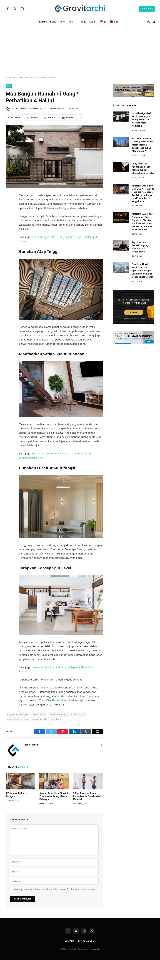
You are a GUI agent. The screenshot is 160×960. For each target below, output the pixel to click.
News (53, 22)
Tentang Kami (86, 941)
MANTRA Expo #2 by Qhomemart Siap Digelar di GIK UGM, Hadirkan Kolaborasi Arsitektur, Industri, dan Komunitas (142, 222)
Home (8, 78)
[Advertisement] (80, 51)
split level (56, 719)
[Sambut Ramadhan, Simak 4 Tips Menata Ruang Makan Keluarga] (54, 781)
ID (105, 22)
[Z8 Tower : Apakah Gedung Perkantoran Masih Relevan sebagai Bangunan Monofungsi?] (121, 142)
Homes (43, 22)
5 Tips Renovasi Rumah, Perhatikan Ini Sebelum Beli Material (87, 796)
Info (70, 22)
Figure (82, 22)
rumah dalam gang (58, 714)
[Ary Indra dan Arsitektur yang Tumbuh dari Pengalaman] (121, 245)
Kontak (69, 941)
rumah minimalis (40, 719)
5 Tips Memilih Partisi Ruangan (17, 795)
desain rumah (39, 714)
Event (92, 22)
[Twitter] (8, 210)
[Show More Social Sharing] (80, 117)
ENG (116, 22)
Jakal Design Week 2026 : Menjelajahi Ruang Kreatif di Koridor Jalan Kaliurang (142, 119)
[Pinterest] (8, 224)
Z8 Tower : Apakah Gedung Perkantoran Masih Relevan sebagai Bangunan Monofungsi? (143, 144)
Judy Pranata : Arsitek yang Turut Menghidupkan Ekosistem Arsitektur (143, 168)
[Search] (153, 21)
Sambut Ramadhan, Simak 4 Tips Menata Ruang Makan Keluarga (53, 796)
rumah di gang (78, 714)
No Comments (57, 109)
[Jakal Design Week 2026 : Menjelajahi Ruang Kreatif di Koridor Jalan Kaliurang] (121, 116)
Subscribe (147, 9)
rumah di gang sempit (17, 719)
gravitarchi (20, 109)
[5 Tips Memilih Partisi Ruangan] (20, 781)
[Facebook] (8, 203)
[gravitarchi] (80, 8)
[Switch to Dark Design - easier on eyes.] (149, 21)
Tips (62, 22)
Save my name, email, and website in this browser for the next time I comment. (55, 889)
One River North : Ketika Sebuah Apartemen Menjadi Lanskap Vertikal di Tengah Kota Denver (142, 270)
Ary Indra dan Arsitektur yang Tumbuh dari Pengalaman (140, 247)
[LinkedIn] (8, 217)
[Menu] (7, 21)
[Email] (8, 230)
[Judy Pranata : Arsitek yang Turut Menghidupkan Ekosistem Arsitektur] (121, 167)
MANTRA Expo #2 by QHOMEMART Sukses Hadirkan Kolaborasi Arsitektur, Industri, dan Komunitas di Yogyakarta (143, 193)
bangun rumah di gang (18, 714)
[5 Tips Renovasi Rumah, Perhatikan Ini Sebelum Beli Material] (88, 781)
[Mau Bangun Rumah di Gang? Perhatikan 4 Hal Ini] (54, 156)
